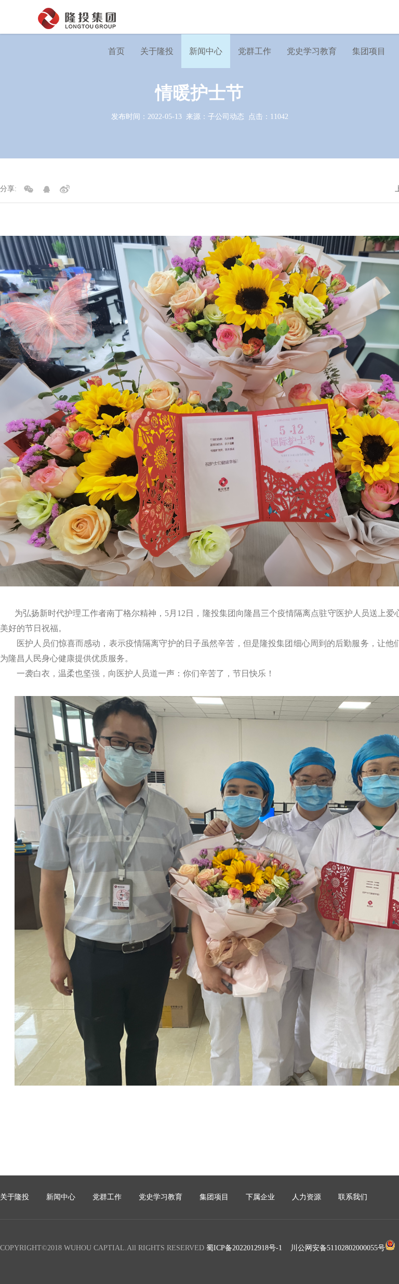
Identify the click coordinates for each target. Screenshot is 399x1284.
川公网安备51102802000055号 (337, 1248)
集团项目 (368, 51)
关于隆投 (157, 51)
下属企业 (260, 1197)
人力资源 (306, 1197)
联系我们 (352, 1197)
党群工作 (254, 51)
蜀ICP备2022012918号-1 (244, 1248)
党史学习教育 (312, 51)
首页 (116, 51)
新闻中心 (205, 51)
